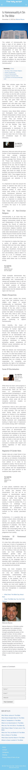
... (2, 658)
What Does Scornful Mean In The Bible (13, 737)
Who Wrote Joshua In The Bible (10, 715)
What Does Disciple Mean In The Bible (12, 718)
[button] (26, 5)
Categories (5, 752)
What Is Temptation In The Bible (11, 720)
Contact (4, 750)
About (4, 747)
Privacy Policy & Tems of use (10, 757)
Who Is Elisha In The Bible (9, 735)
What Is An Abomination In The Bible (12, 723)
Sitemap (4, 755)
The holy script (14, 1)
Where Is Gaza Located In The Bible (12, 740)
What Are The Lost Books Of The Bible (13, 732)
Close (12, 68)
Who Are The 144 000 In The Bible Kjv (12, 725)
